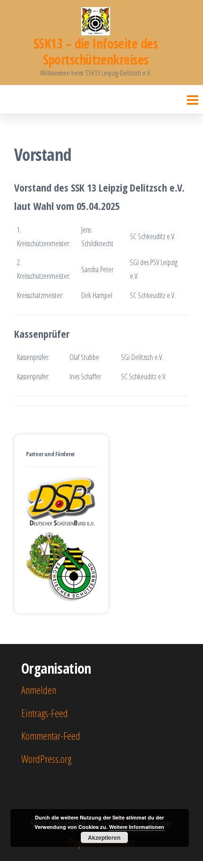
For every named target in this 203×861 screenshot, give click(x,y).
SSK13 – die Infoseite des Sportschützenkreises (96, 51)
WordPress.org (46, 759)
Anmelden (38, 690)
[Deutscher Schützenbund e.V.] (61, 500)
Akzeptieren (104, 837)
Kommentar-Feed (50, 735)
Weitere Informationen (136, 826)
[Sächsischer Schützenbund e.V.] (61, 565)
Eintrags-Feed (44, 713)
